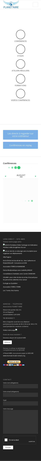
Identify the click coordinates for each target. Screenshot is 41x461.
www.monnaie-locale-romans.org (14, 356)
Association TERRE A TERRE (12, 287)
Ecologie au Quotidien (10, 283)
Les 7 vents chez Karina (11, 290)
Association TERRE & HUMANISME (14, 266)
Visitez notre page (9, 330)
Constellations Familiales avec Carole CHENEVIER (19, 274)
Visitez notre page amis (12, 242)
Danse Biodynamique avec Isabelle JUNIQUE (17, 270)
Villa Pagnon (7, 257)
